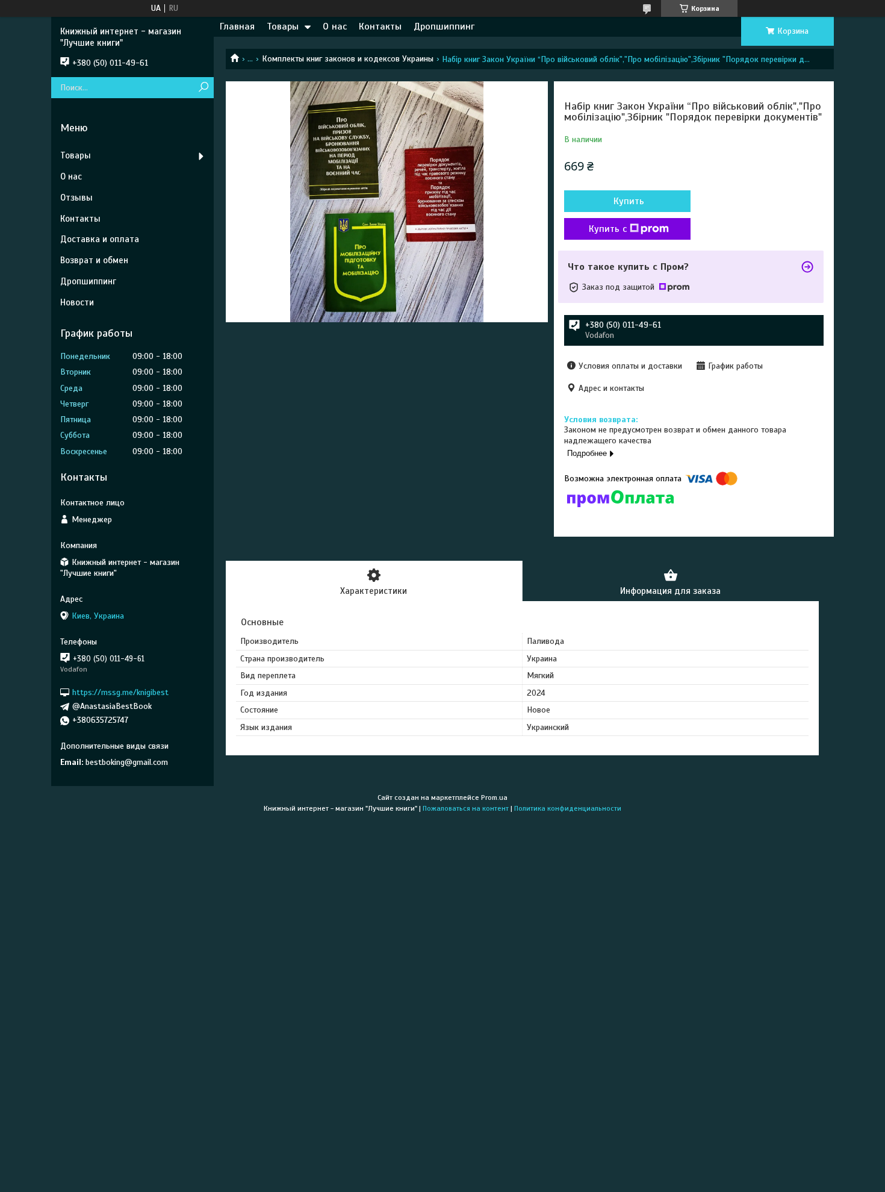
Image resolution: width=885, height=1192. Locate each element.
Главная (237, 26)
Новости (77, 302)
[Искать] (203, 87)
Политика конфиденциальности (567, 808)
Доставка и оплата (99, 239)
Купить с (608, 229)
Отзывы (76, 197)
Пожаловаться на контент (466, 808)
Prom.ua (494, 797)
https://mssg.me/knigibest (120, 692)
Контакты (380, 26)
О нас (335, 26)
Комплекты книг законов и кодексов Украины (347, 59)
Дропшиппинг (444, 26)
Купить (628, 201)
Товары (283, 26)
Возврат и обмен (94, 260)
